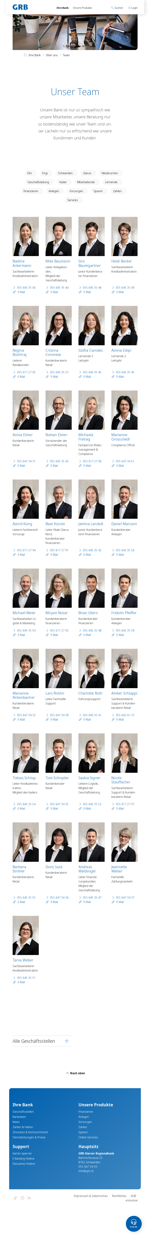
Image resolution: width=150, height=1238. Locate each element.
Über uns (52, 55)
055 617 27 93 (59, 630)
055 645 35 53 (59, 372)
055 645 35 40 (26, 288)
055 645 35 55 (26, 897)
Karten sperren (22, 1153)
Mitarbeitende (86, 182)
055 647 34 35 (59, 804)
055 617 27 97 (125, 804)
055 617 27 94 (26, 550)
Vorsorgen (76, 191)
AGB (133, 1196)
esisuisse (132, 1200)
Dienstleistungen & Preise (29, 1137)
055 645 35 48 (92, 630)
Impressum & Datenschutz (91, 1196)
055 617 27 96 (92, 461)
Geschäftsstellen (23, 1112)
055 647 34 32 (26, 715)
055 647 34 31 (26, 461)
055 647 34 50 (87, 1167)
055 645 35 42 (92, 550)
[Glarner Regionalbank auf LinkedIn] (29, 1198)
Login (134, 8)
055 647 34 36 (59, 897)
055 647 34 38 (59, 715)
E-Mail (21, 292)
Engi (45, 173)
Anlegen (54, 191)
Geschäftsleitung (38, 182)
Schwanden (65, 173)
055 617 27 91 (59, 550)
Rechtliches (119, 1196)
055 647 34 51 (125, 461)
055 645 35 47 (92, 897)
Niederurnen (110, 173)
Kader (63, 182)
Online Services (88, 1137)
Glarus (87, 173)
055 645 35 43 (59, 461)
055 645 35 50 (26, 630)
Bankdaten (19, 1117)
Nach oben (77, 1073)
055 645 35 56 (125, 550)
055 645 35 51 (26, 978)
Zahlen (117, 191)
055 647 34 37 (125, 897)
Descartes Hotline (24, 1164)
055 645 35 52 (92, 804)
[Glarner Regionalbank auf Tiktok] (15, 1198)
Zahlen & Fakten (23, 1127)
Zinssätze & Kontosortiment (30, 1132)
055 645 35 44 (59, 288)
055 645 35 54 (26, 804)
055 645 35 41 (92, 715)
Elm (29, 173)
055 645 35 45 (92, 372)
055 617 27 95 (26, 372)
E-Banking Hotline (23, 1158)
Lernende (111, 182)
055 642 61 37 (125, 715)
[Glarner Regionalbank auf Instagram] (22, 1198)
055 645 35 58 (125, 630)
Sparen (98, 191)
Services (72, 200)
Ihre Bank (63, 8)
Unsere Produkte (82, 8)
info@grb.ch (86, 1171)
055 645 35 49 (125, 288)
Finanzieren (31, 191)
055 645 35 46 (92, 288)
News (16, 1122)
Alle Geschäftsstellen (34, 1041)
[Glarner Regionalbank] (31, 7)
